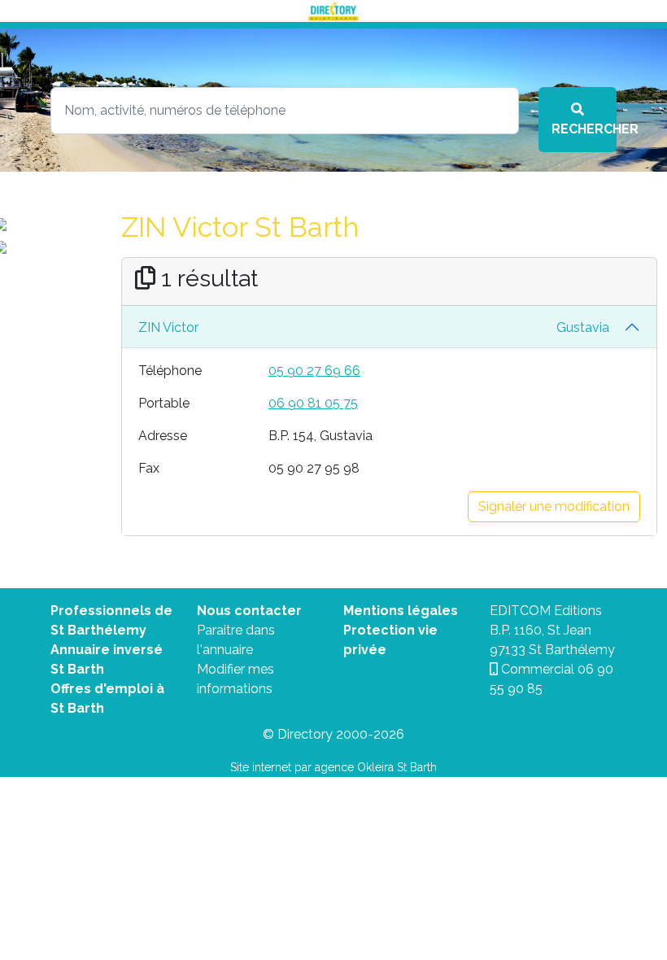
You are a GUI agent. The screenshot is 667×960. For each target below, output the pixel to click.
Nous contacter (249, 610)
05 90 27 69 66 (314, 370)
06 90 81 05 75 (313, 403)
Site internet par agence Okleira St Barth (333, 767)
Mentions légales (400, 610)
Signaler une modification (554, 506)
